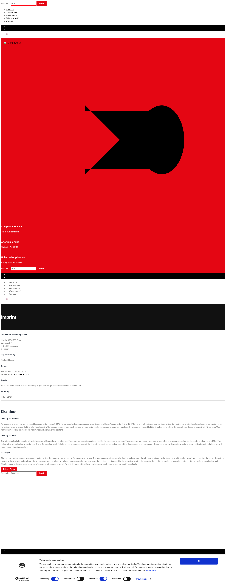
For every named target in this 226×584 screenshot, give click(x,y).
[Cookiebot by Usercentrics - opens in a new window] (22, 579)
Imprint (9, 518)
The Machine (11, 12)
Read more (151, 570)
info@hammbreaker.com (18, 374)
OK (198, 561)
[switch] (80, 579)
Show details (141, 579)
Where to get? (12, 18)
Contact (9, 21)
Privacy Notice (12, 521)
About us (10, 10)
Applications (11, 15)
